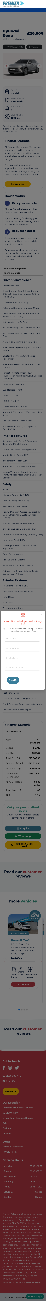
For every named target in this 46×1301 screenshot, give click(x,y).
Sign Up (13, 680)
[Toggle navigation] (41, 4)
